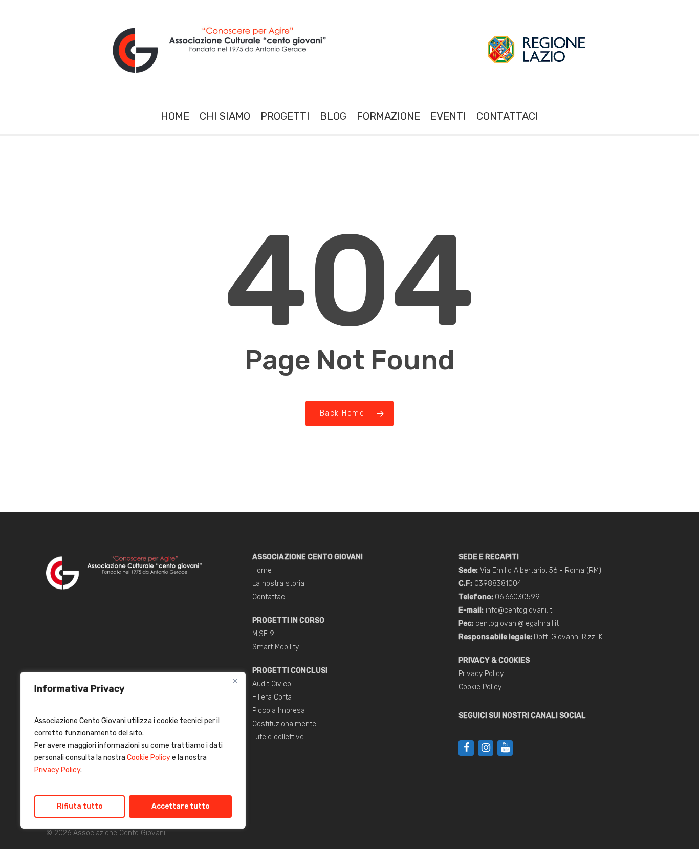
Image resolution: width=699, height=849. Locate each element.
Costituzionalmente (284, 724)
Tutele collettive (278, 737)
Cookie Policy (148, 757)
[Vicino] (235, 680)
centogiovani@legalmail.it (517, 623)
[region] (133, 750)
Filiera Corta (272, 697)
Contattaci (269, 597)
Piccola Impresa (278, 710)
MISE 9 (263, 633)
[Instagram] (485, 748)
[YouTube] (505, 748)
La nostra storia (278, 583)
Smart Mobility (275, 647)
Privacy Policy (57, 770)
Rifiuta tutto (80, 806)
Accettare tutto (180, 806)
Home (262, 570)
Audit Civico (271, 684)
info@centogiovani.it (519, 610)
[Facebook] (466, 748)
